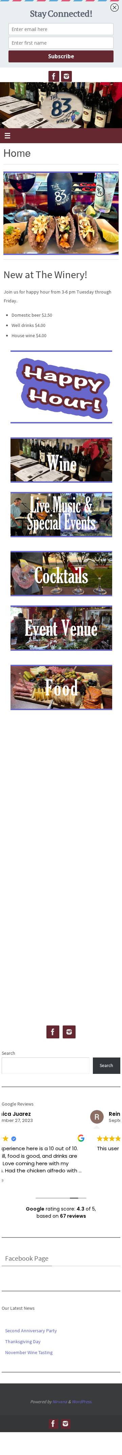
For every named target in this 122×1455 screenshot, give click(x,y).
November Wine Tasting (29, 1352)
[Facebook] (53, 76)
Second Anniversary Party (31, 1331)
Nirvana (60, 1402)
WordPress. (82, 1402)
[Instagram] (66, 76)
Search (8, 1053)
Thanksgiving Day (23, 1341)
